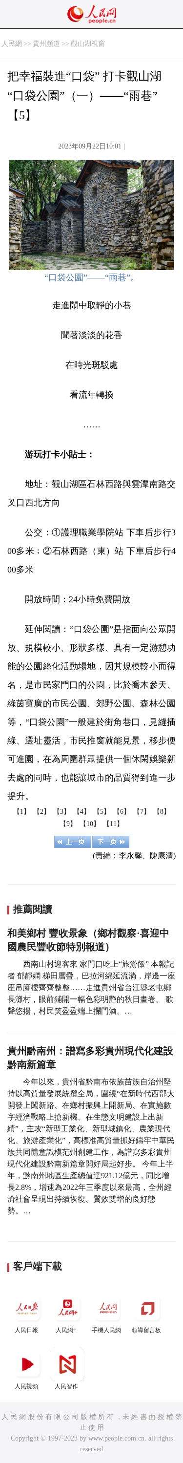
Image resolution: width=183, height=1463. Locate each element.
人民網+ (66, 1330)
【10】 (90, 823)
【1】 (21, 811)
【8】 (161, 811)
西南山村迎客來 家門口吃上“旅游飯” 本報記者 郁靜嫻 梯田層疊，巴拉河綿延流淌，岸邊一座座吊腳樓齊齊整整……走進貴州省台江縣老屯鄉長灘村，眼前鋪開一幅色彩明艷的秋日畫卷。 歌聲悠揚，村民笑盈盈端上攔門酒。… (91, 987)
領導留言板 (146, 1330)
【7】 (141, 811)
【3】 (61, 811)
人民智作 (66, 1386)
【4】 (81, 811)
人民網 (11, 43)
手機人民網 (106, 1330)
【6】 (121, 811)
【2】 (41, 811)
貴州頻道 (46, 43)
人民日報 (26, 1330)
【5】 (101, 811)
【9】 (68, 823)
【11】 (113, 823)
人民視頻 (26, 1386)
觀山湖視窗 (88, 43)
